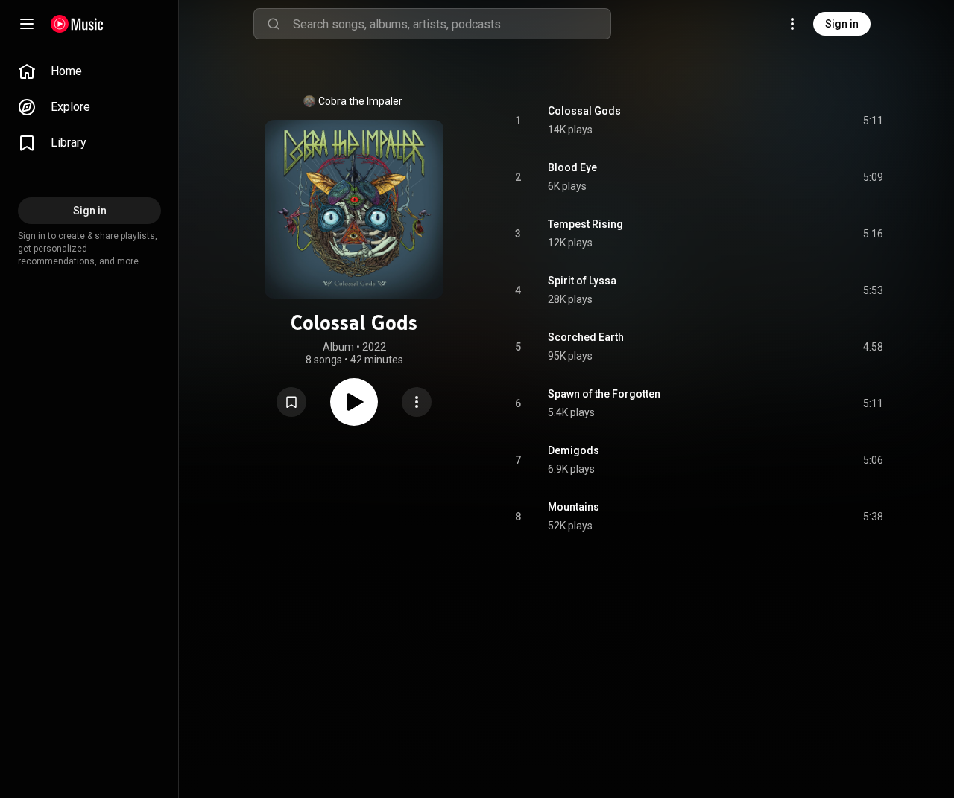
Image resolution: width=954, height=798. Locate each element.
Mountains (573, 507)
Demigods (573, 450)
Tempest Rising (585, 224)
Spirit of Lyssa (582, 281)
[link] (89, 71)
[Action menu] (417, 402)
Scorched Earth (586, 337)
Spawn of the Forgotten (604, 394)
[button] (291, 402)
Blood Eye (572, 167)
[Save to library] (291, 402)
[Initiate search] (273, 24)
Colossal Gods (584, 111)
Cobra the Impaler (360, 101)
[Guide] (27, 24)
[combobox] (451, 24)
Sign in (842, 24)
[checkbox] (873, 121)
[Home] (77, 24)
